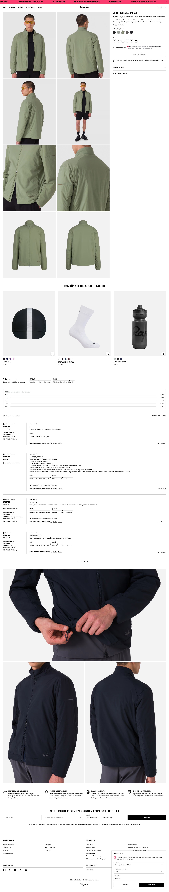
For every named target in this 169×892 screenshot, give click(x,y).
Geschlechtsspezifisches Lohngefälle (138, 850)
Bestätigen (151, 885)
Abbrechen (126, 885)
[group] (16, 379)
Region (117, 862)
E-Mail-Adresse (8, 817)
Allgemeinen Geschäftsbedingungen (80, 824)
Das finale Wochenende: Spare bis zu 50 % (30, 2)
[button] (78, 561)
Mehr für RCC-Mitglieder (142, 791)
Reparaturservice (50, 847)
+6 (71, 359)
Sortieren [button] (6, 416)
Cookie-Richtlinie (135, 824)
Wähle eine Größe (139, 55)
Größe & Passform (120, 47)
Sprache (117, 876)
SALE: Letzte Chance (59, 2)
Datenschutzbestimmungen (113, 824)
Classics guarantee (98, 791)
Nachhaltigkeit (132, 844)
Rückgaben (48, 844)
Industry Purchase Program (94, 850)
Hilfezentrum (7, 847)
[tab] (159, 416)
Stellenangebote (90, 847)
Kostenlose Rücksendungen (18, 791)
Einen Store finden (8, 844)
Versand (5, 850)
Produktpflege (49, 850)
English (121, 853)
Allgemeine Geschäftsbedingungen (96, 859)
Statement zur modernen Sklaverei (138, 847)
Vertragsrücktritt (8, 853)
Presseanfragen (90, 853)
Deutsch (116, 853)
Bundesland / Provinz (121, 869)
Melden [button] (55, 443)
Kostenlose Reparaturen (59, 791)
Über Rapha (89, 844)
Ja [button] (51, 443)
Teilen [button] (60, 443)
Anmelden (147, 817)
